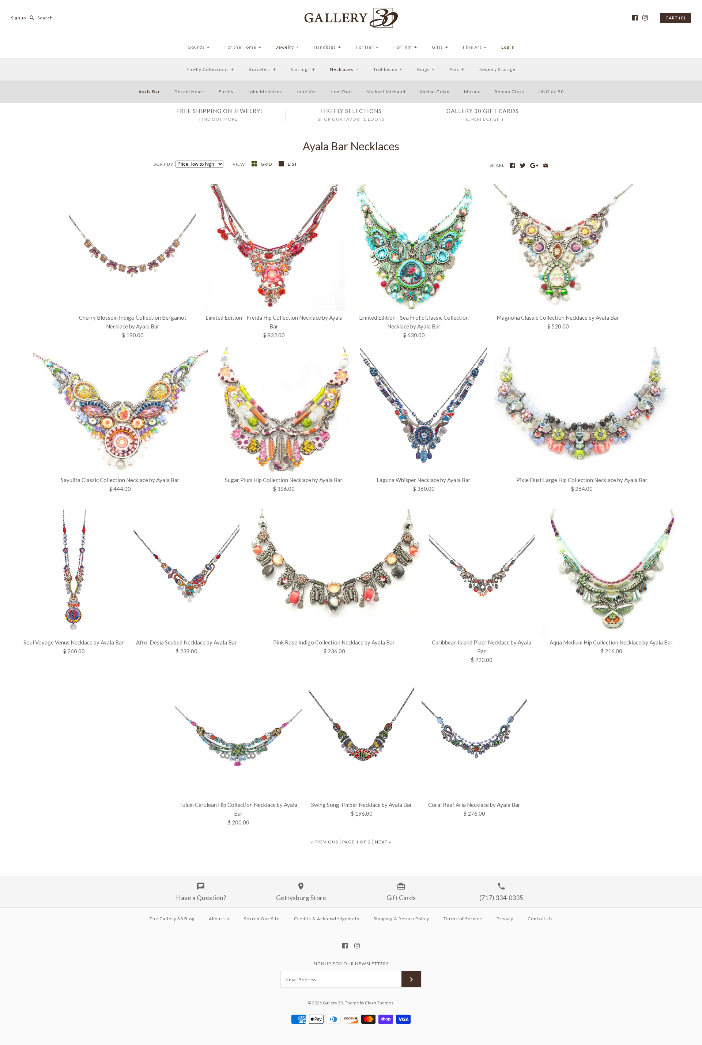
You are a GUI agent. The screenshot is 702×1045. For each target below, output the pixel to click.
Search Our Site (262, 918)
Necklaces (344, 69)
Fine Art (475, 47)
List (292, 164)
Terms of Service (463, 918)
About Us (219, 918)
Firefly (226, 91)
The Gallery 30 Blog (172, 918)
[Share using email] (545, 165)
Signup (18, 17)
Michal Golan (435, 91)
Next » (383, 842)
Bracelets (262, 69)
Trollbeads (388, 69)
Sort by (163, 164)
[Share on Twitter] (522, 165)
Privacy (505, 918)
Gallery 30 (333, 1002)
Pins (456, 69)
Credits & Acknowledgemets (326, 918)
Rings (426, 69)
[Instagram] (645, 17)
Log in (508, 47)
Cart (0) (675, 17)
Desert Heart (189, 91)
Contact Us (540, 918)
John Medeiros (265, 91)
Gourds (199, 47)
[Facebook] (635, 17)
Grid (267, 164)
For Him (405, 47)
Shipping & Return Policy (401, 918)
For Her (367, 47)
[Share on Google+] (534, 165)
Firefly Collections (210, 69)
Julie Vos (307, 91)
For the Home (242, 47)
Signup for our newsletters (351, 963)
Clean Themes (379, 1002)
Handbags (327, 47)
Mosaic (472, 91)
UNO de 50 (551, 91)
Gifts (440, 47)
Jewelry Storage (497, 69)
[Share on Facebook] (512, 165)
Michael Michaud (385, 91)
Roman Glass (509, 91)
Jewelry (287, 47)
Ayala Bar (149, 91)
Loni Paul (341, 91)
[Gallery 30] (351, 11)
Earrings (303, 69)
